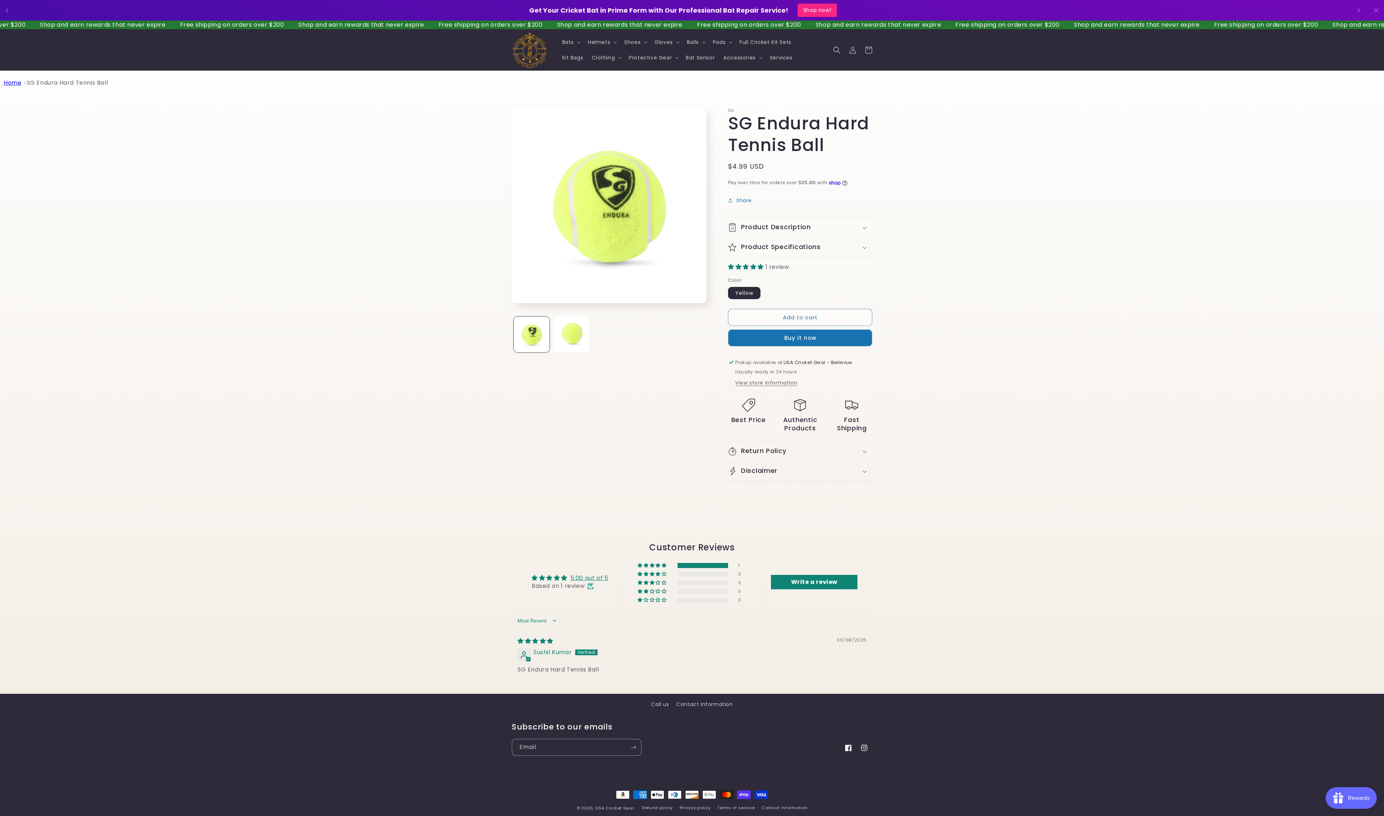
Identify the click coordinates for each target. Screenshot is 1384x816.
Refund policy (657, 808)
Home (12, 83)
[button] (571, 42)
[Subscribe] (633, 747)
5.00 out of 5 (589, 578)
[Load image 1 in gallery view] (532, 334)
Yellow (744, 293)
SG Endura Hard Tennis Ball (67, 83)
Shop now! (831, 10)
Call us (660, 704)
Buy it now (800, 338)
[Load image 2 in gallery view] (571, 334)
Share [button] (744, 200)
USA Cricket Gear (614, 808)
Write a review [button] (814, 582)
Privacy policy (695, 808)
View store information (766, 382)
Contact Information (704, 704)
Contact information (784, 808)
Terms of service (736, 808)
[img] (535, 641)
